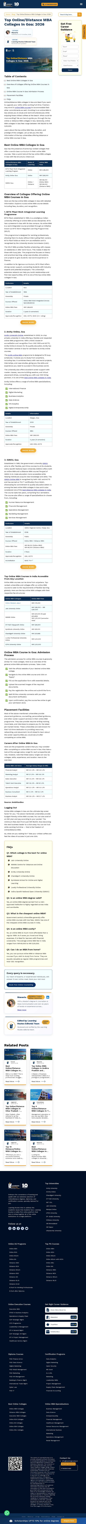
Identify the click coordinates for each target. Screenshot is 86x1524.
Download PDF (41, 777)
